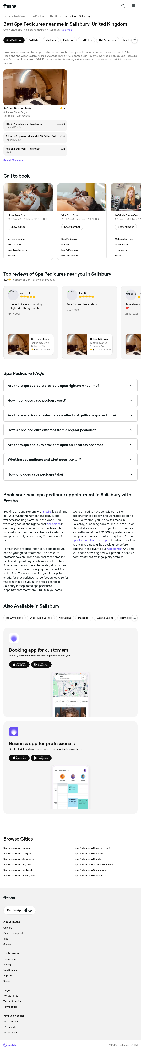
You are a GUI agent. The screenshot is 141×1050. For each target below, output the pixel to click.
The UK (54, 16)
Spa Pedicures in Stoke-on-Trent (92, 848)
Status (6, 981)
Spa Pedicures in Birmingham (19, 875)
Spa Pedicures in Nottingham (90, 875)
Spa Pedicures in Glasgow (17, 853)
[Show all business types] (134, 618)
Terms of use (10, 1006)
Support (7, 975)
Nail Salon (20, 16)
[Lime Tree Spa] (28, 221)
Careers (7, 927)
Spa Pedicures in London (16, 848)
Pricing (7, 964)
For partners (9, 959)
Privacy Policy (10, 995)
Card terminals (11, 970)
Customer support (13, 933)
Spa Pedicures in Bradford (89, 853)
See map (66, 29)
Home (7, 16)
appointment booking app (90, 540)
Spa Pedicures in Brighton (17, 864)
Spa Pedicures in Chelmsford (90, 870)
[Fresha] (9, 6)
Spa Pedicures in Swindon (88, 859)
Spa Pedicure (38, 16)
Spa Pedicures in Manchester (19, 859)
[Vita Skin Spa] (81, 221)
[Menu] (133, 5)
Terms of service (12, 1001)
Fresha (47, 511)
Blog (5, 938)
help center (114, 548)
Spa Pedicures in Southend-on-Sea (94, 864)
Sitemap (7, 944)
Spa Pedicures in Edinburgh (18, 870)
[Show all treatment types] (134, 40)
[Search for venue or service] (123, 6)
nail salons (54, 524)
